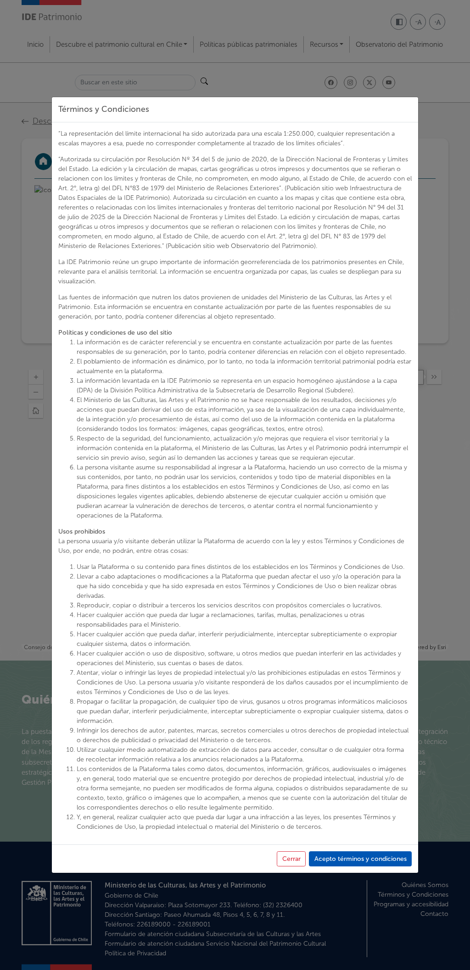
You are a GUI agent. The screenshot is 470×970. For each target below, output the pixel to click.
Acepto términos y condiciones (360, 859)
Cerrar (291, 859)
